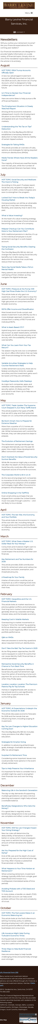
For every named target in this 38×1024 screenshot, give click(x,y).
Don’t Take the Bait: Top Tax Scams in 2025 (19, 648)
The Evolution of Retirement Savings (17, 441)
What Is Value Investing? (12, 216)
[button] (29, 13)
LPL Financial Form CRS (9, 972)
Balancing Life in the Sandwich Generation (19, 790)
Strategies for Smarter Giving (14, 742)
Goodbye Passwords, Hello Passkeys (17, 381)
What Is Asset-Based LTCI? (13, 327)
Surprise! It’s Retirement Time (14, 755)
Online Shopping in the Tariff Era (15, 493)
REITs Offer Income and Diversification (18, 309)
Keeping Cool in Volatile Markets (15, 619)
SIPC (1, 986)
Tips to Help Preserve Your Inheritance (18, 768)
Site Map (3, 1020)
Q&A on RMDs (7, 637)
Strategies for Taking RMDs (13, 145)
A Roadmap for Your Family (13, 577)
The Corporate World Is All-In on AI (16, 475)
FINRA (32, 983)
